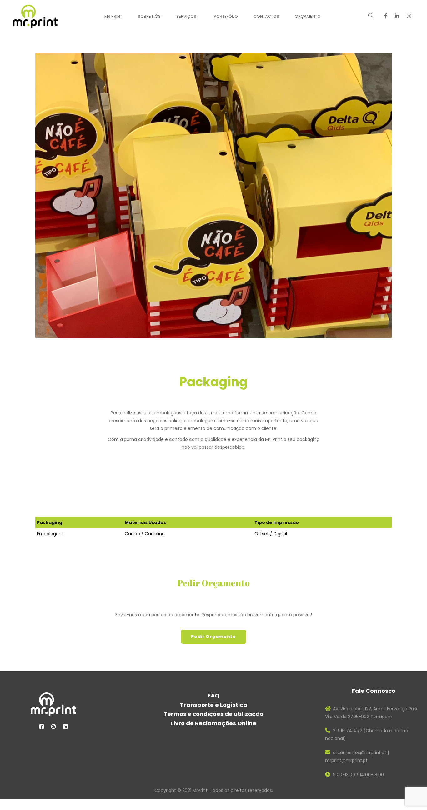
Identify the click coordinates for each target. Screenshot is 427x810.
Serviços (186, 16)
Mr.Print (113, 16)
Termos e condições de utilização (213, 714)
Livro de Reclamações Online (213, 723)
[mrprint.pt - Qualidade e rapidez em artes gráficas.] (35, 16)
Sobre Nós (149, 16)
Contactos (266, 16)
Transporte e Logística (213, 705)
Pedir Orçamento (213, 636)
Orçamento (308, 16)
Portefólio (226, 16)
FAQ (213, 695)
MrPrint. (201, 790)
